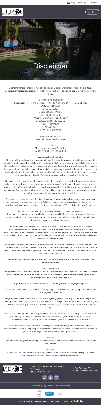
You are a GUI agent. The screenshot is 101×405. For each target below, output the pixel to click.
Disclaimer (35, 386)
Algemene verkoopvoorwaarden (57, 386)
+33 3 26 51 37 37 (82, 368)
